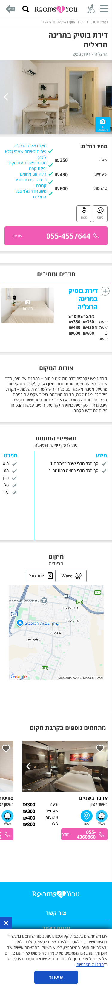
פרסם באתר (56, 928)
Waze (67, 576)
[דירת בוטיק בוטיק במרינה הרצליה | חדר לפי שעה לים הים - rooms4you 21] (56, 97)
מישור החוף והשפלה (70, 21)
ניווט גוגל (37, 576)
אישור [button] (56, 977)
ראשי (104, 21)
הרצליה (47, 21)
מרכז (93, 21)
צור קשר (56, 912)
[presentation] (7, 97)
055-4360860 (86, 834)
